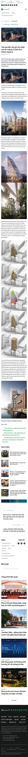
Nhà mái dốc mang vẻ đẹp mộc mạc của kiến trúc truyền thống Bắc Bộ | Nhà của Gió (18, 454)
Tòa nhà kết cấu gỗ (5, 553)
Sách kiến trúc (12, 722)
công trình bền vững (6, 543)
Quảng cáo (3, 1)
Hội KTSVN (4, 716)
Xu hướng (3, 722)
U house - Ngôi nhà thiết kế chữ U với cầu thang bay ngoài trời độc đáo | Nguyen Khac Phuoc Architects (18, 483)
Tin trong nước (5, 601)
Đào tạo (16, 719)
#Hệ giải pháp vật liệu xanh (7, 15)
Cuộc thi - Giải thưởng (6, 719)
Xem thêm (14, 700)
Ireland (9, 548)
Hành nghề (22, 716)
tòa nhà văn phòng (5, 545)
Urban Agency (5, 558)
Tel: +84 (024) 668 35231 (9, 740)
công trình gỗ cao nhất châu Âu (8, 555)
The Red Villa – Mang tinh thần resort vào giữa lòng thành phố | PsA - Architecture (14, 634)
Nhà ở (2, 630)
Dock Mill (4, 550)
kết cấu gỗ (4, 548)
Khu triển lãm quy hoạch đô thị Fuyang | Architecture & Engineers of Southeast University (13, 439)
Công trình (15, 716)
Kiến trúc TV (22, 722)
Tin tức (10, 716)
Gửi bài (10, 1)
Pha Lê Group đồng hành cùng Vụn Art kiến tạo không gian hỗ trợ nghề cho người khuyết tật (14, 605)
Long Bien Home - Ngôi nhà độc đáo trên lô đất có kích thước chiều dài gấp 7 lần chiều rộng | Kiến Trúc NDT (18, 493)
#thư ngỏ (13, 12)
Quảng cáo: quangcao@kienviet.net (11, 737)
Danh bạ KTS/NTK (10, 2)
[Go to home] (5, 9)
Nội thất (3, 689)
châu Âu (13, 545)
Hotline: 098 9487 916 (8, 738)
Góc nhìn (23, 719)
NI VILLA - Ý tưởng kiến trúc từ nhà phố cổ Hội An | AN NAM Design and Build (17, 473)
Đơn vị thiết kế (20, 2)
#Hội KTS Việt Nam (6, 12)
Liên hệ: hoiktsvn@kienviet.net (10, 735)
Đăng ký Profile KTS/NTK (11, 749)
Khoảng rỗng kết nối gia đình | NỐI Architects (17, 463)
